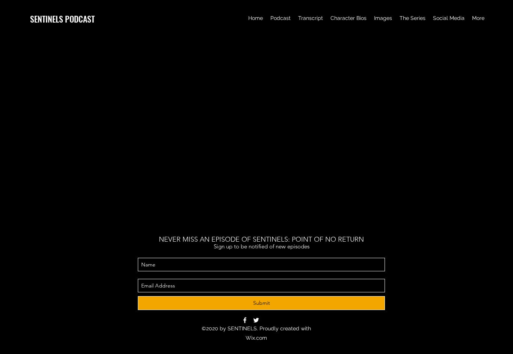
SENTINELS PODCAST (62, 19)
